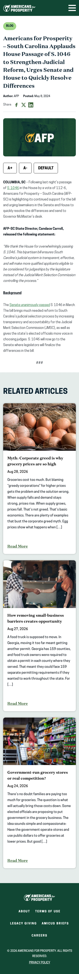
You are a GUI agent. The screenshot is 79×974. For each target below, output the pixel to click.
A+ (10, 168)
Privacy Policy (39, 962)
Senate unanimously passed (29, 305)
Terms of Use (47, 911)
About (24, 911)
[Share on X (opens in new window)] (23, 104)
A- (25, 168)
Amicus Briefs (55, 925)
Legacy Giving (23, 923)
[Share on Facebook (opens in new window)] (16, 104)
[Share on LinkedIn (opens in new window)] (30, 104)
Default (46, 168)
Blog (9, 26)
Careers (40, 937)
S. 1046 (13, 188)
